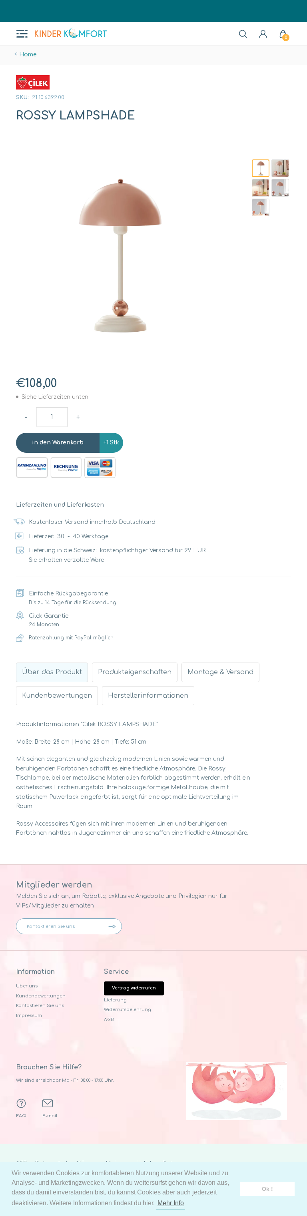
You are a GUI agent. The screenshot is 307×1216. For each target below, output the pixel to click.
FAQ (21, 1115)
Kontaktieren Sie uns (40, 1005)
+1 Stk (111, 443)
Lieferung (115, 1000)
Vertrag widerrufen (134, 988)
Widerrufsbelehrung (127, 1009)
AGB (109, 1019)
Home (27, 55)
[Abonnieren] (114, 926)
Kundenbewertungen (41, 996)
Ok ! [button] (267, 1189)
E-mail (49, 1115)
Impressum (29, 1015)
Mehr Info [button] (170, 1203)
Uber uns (27, 986)
